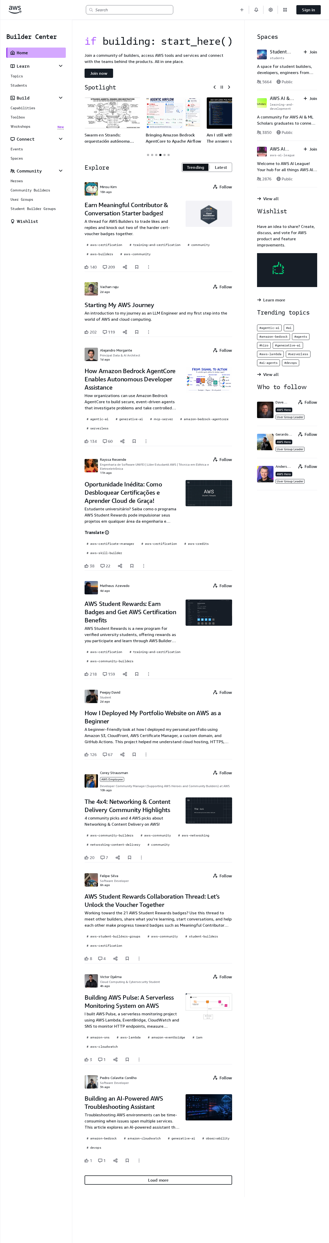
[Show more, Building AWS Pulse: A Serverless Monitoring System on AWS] (139, 1059)
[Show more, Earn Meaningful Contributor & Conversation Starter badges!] (148, 267)
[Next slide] (229, 87)
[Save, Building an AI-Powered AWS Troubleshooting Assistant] (127, 1160)
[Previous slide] (215, 87)
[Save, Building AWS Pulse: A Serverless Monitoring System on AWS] (127, 1059)
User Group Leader (290, 417)
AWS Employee (112, 779)
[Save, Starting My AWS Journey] (137, 332)
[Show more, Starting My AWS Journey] (148, 332)
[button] (242, 9)
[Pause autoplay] (222, 87)
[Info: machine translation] (107, 532)
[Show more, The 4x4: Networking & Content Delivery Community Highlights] (141, 857)
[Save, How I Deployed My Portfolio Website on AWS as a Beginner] (134, 754)
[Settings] (271, 9)
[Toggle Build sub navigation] (61, 98)
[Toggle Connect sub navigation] (61, 139)
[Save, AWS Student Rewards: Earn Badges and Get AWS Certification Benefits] (137, 674)
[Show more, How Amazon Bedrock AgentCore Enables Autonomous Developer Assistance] (146, 441)
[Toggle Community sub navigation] (61, 171)
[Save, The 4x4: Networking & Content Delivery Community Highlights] (129, 857)
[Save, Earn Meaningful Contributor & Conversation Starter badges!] (137, 267)
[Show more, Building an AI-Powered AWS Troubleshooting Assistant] (139, 1160)
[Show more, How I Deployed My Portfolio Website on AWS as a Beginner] (146, 754)
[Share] (125, 267)
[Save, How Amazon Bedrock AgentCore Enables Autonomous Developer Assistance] (134, 441)
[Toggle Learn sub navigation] (61, 66)
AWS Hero (284, 410)
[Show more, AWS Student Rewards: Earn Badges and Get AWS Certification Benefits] (148, 674)
